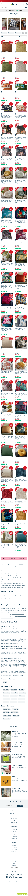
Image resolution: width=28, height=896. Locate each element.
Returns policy (14, 818)
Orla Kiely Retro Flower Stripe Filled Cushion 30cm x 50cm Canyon (7, 95)
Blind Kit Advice (14, 831)
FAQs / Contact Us (14, 814)
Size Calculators (14, 829)
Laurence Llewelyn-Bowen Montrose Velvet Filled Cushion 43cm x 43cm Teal (21, 545)
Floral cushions (6, 712)
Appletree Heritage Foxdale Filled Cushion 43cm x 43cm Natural (20, 138)
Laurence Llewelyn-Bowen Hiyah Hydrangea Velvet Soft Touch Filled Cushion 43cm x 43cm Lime (6, 524)
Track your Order (14, 816)
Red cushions (13, 699)
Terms (14, 863)
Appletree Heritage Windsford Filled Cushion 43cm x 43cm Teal (7, 159)
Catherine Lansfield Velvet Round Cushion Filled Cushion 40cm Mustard (21, 459)
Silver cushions (21, 699)
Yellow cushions (21, 702)
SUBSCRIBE (20, 805)
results (4, 36)
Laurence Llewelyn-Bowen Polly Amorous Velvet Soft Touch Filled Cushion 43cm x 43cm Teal (20, 222)
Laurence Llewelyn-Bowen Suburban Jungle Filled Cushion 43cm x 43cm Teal (6, 286)
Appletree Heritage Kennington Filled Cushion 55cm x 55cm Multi (7, 138)
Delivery (14, 820)
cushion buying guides (15, 610)
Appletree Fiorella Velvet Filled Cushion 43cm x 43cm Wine (7, 394)
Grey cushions (11, 32)
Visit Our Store (14, 852)
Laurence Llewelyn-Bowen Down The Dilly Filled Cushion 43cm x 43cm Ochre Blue (21, 307)
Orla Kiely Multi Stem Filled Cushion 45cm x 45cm (6, 415)
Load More (14, 554)
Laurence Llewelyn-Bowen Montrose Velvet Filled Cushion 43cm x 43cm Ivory (7, 480)
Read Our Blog (14, 838)
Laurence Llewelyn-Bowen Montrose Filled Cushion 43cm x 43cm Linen (7, 351)
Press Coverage (14, 847)
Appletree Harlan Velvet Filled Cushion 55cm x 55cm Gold (7, 437)
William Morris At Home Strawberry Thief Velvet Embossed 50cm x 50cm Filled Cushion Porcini (21, 75)
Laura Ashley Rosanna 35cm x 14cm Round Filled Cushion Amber (7, 181)
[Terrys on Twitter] (10, 801)
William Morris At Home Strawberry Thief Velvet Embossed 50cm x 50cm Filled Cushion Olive (7, 75)
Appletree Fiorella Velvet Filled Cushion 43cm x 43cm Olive (7, 264)
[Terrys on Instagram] (17, 801)
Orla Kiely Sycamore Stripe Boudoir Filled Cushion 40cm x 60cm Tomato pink (21, 116)
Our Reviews (14, 849)
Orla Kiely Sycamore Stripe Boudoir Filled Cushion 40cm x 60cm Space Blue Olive (7, 116)
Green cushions (22, 692)
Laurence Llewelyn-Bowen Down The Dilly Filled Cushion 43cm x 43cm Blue (21, 394)
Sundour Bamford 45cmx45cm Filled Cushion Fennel (7, 545)
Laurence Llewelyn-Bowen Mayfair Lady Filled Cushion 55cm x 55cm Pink (6, 329)
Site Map (14, 861)
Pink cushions (21, 695)
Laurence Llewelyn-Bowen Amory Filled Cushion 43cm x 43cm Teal (21, 480)
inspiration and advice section (17, 614)
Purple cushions (6, 699)
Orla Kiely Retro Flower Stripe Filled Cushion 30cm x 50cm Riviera (21, 95)
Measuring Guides (14, 834)
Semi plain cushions (7, 715)
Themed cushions (6, 718)
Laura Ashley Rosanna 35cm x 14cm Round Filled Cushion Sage (21, 181)
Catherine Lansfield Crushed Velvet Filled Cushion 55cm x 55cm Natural (20, 502)
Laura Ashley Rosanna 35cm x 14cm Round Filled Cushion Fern (21, 201)
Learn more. (21, 558)
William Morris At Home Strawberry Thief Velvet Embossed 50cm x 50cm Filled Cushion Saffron (7, 55)
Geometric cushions (14, 712)
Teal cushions (5, 702)
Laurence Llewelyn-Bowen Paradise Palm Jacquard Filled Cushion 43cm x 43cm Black (21, 351)
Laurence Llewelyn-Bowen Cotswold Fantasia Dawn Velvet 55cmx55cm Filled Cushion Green (20, 438)
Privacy (14, 865)
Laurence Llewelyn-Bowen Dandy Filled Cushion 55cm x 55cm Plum (21, 415)
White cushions (13, 702)
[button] (22, 37)
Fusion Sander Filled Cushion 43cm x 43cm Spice (6, 372)
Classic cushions (15, 709)
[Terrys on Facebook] (7, 801)
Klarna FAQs (14, 822)
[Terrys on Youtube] (20, 801)
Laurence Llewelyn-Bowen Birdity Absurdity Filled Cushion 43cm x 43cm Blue (6, 221)
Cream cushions (14, 692)
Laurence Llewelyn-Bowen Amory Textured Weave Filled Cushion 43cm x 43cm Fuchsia (7, 307)
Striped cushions (16, 715)
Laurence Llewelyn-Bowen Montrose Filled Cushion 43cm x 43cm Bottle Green (7, 459)
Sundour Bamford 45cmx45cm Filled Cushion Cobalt (21, 329)
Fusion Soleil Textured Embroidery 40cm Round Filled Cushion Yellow (21, 372)
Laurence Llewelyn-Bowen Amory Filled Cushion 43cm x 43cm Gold (21, 523)
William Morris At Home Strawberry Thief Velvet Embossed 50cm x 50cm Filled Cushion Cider (21, 55)
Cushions (5, 682)
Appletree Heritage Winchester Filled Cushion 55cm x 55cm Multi (21, 159)
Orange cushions (14, 695)
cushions (21, 564)
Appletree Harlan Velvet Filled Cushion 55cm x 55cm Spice (21, 286)
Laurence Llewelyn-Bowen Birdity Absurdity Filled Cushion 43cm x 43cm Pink (20, 243)
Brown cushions (6, 692)
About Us (14, 845)
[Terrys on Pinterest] (13, 801)
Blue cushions (4, 32)
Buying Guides (14, 836)
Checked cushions (6, 709)
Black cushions (14, 689)
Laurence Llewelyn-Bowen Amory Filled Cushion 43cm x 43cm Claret (7, 502)
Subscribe (14, 854)
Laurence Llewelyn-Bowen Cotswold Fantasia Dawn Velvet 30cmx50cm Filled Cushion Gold (20, 265)
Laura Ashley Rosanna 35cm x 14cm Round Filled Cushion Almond (7, 201)
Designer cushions (19, 32)
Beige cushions (6, 689)
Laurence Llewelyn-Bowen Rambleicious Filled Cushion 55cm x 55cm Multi (6, 243)
